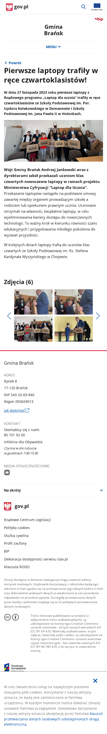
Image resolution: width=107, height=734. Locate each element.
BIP (6, 551)
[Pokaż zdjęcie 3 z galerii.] (33, 329)
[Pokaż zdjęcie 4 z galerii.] (73, 329)
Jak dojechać (16, 410)
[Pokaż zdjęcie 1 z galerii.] (33, 302)
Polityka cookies (17, 527)
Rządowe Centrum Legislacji (27, 519)
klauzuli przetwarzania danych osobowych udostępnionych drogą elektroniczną (53, 719)
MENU (51, 46)
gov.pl (21, 506)
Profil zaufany (15, 543)
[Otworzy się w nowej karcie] (7, 472)
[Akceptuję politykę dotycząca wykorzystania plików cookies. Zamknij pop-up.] (95, 681)
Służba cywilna (16, 535)
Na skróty (12, 490)
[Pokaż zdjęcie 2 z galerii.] (73, 302)
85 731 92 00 (14, 435)
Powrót (15, 62)
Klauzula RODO (17, 566)
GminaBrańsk (53, 30)
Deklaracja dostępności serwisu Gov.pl (36, 559)
